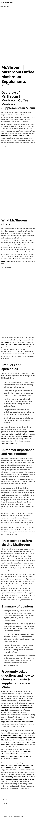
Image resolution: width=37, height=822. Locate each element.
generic (4, 64)
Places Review (7, 2)
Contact (5, 803)
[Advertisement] (18, 33)
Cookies (5, 800)
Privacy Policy (7, 801)
